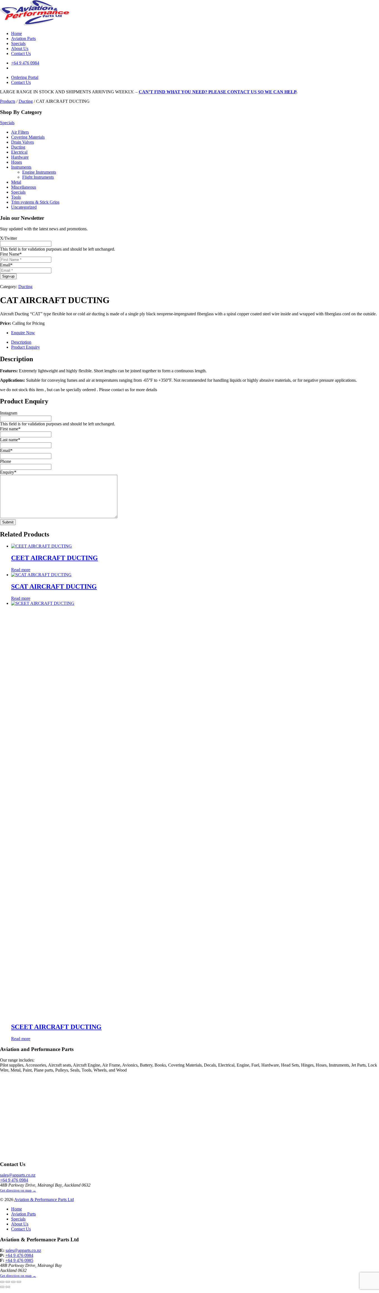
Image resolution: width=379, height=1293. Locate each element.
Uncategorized (24, 207)
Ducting (26, 101)
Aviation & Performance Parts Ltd (44, 1199)
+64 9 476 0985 (19, 1260)
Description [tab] (21, 342)
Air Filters (20, 132)
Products (7, 101)
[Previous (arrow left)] (2, 1287)
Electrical (19, 152)
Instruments (21, 167)
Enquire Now (23, 332)
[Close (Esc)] (19, 1282)
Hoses (16, 162)
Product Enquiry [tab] (25, 347)
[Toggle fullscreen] (8, 1282)
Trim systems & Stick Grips (35, 202)
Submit (8, 522)
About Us (19, 48)
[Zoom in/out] (2, 1282)
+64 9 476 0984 (25, 63)
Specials (18, 43)
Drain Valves (22, 142)
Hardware (20, 157)
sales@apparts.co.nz (18, 1175)
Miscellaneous (23, 187)
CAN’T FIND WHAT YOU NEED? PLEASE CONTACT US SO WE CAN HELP (217, 91)
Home (16, 33)
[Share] (13, 1282)
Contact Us (21, 53)
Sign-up (8, 276)
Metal (16, 182)
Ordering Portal (24, 77)
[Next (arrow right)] (8, 1287)
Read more (20, 569)
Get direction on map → (18, 1190)
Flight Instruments (38, 177)
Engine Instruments (39, 172)
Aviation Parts (23, 38)
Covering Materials (28, 137)
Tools (16, 197)
